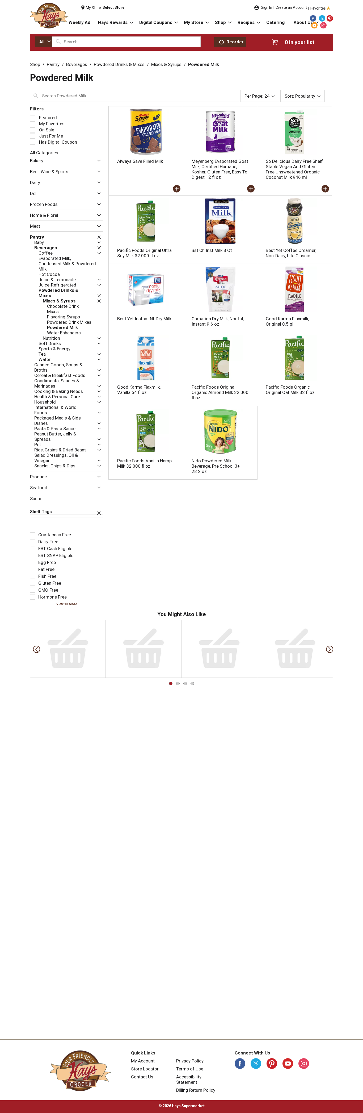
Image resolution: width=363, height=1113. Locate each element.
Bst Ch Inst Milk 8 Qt (212, 250)
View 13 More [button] (66, 604)
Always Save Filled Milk (140, 161)
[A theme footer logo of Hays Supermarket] (80, 1070)
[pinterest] (330, 18)
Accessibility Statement (188, 1079)
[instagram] (323, 25)
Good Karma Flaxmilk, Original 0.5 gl (287, 321)
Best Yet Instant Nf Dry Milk (144, 318)
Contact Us (142, 1076)
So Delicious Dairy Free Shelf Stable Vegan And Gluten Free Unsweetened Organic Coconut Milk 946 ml (294, 169)
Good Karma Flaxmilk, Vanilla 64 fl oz (139, 389)
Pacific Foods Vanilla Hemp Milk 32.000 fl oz (144, 463)
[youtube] (314, 25)
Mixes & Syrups (166, 64)
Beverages (76, 64)
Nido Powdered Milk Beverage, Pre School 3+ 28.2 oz (216, 466)
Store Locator (145, 1069)
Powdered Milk (203, 64)
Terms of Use (189, 1069)
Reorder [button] (235, 41)
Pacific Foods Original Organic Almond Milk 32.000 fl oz (220, 392)
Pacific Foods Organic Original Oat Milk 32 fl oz (290, 389)
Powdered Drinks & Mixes (119, 64)
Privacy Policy (190, 1061)
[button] (97, 161)
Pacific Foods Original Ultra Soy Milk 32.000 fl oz (144, 253)
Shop (35, 64)
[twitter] (322, 18)
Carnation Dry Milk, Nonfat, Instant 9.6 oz (218, 321)
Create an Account (291, 7)
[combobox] (43, 41)
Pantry (53, 64)
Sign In (266, 7)
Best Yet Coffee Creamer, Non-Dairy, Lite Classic (291, 253)
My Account (143, 1061)
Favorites (318, 8)
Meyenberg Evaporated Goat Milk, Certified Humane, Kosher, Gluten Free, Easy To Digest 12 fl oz (220, 169)
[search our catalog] (58, 41)
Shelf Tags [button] (41, 511)
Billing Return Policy (195, 1090)
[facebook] (313, 18)
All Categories (44, 152)
